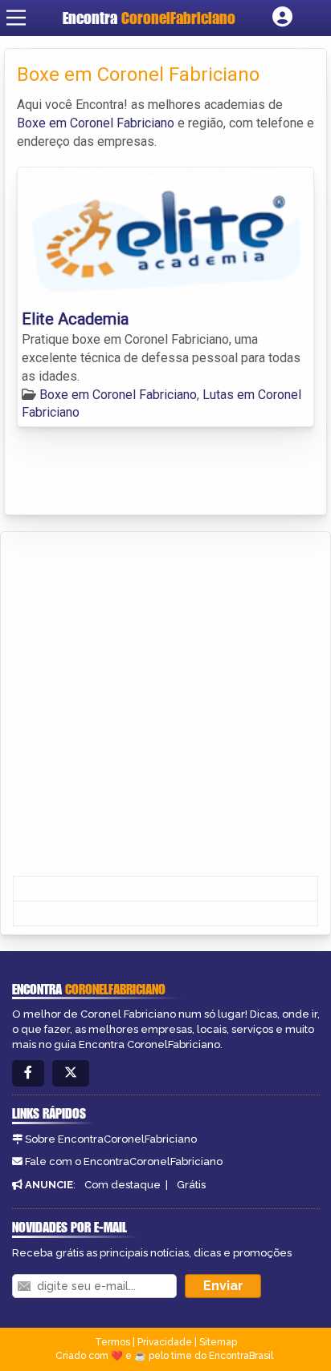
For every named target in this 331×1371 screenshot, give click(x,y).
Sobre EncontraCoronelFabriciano (111, 1139)
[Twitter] (70, 1073)
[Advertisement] (165, 705)
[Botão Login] (282, 17)
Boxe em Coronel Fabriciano (95, 123)
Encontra (149, 17)
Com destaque (122, 1185)
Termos (112, 1342)
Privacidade (164, 1342)
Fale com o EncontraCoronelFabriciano (124, 1161)
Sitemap (218, 1342)
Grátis (191, 1185)
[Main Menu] (16, 18)
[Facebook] (28, 1073)
